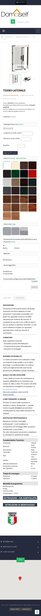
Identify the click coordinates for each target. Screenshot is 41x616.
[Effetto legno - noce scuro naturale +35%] (32, 199)
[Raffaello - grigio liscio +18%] (7, 191)
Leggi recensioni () (27, 95)
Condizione (7, 117)
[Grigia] (7, 231)
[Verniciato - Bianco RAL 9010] (7, 165)
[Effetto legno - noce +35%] (7, 199)
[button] (20, 578)
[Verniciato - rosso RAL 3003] (32, 174)
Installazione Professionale (8, 272)
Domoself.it (5, 605)
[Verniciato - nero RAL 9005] (24, 174)
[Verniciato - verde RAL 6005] (15, 174)
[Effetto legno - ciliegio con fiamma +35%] (24, 208)
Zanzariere (8, 37)
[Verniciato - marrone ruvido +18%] (24, 182)
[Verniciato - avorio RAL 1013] (15, 165)
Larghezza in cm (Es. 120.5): (12, 133)
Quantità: (6, 145)
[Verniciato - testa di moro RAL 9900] (7, 174)
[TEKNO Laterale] (15, 79)
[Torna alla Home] (1, 37)
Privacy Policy (15, 609)
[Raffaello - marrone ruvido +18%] (32, 191)
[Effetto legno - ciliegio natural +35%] (32, 208)
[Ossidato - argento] (7, 182)
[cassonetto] (27, 79)
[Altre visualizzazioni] (5, 79)
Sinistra (16, 248)
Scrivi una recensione (9, 98)
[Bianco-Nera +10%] (24, 231)
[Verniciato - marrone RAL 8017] (32, 165)
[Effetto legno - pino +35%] (7, 216)
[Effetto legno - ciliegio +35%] (15, 208)
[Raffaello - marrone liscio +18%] (15, 191)
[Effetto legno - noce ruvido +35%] (15, 199)
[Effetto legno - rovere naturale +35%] (15, 216)
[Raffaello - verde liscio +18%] (24, 191)
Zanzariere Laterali (22, 37)
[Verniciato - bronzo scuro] (24, 165)
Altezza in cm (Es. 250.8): (12, 138)
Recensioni (20, 298)
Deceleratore (7, 260)
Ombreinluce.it (35, 605)
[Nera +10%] (15, 231)
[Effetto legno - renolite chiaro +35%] (7, 208)
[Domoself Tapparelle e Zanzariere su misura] (20, 13)
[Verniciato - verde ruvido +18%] (32, 182)
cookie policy (26, 609)
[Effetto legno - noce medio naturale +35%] (24, 199)
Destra (5, 248)
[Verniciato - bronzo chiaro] (15, 182)
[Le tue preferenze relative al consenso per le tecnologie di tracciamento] (37, 612)
